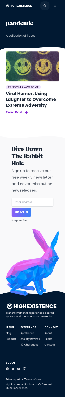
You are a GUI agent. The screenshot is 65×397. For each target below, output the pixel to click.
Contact (49, 344)
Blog (8, 333)
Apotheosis (27, 333)
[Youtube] (18, 368)
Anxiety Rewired (30, 339)
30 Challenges (29, 344)
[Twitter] (13, 368)
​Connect (51, 327)
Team (48, 339)
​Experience (28, 327)
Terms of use (32, 379)
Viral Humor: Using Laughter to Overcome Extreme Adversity (31, 99)
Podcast (11, 339)
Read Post (14, 112)
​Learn (10, 327)
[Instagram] (24, 368)
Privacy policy (14, 379)
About (48, 333)
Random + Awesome (23, 87)
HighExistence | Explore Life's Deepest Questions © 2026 (29, 386)
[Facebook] (7, 368)
